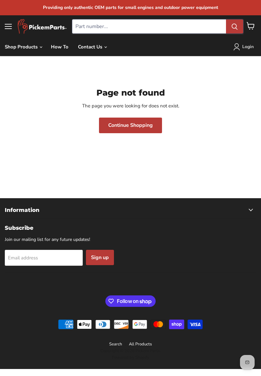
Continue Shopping (130, 125)
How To (59, 47)
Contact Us (90, 47)
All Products (140, 344)
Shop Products (22, 47)
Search (115, 344)
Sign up (100, 257)
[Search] (234, 26)
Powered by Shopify (130, 357)
